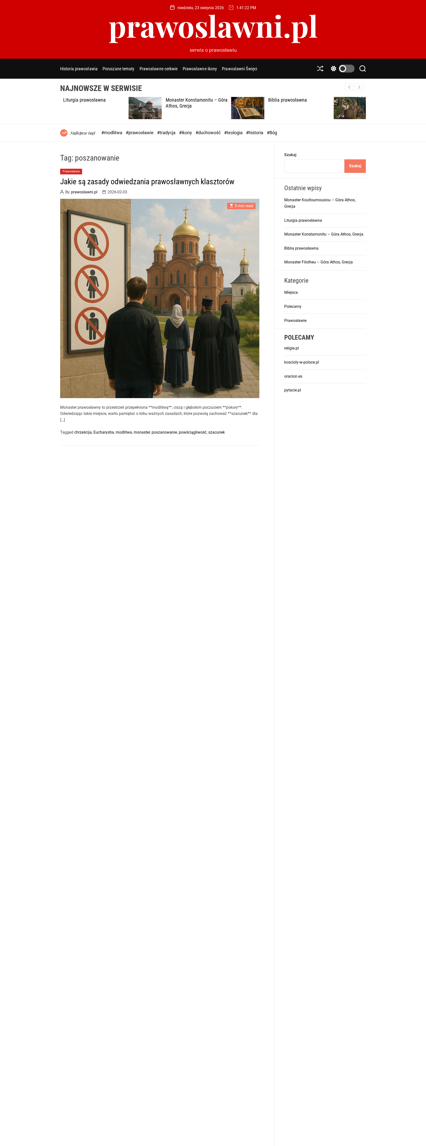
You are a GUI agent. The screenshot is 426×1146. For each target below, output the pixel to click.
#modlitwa (112, 132)
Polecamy (293, 306)
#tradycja (167, 132)
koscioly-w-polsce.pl (301, 362)
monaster (142, 432)
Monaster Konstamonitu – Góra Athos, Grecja (323, 234)
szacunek (216, 432)
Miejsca (291, 292)
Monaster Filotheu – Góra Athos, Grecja (327, 103)
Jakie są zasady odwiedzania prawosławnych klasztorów (147, 181)
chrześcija (83, 432)
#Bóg (272, 132)
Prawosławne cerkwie (159, 68)
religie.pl (291, 348)
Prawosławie (71, 171)
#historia (255, 132)
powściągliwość (193, 432)
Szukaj (290, 154)
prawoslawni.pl (213, 25)
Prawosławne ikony (200, 68)
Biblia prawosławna (219, 100)
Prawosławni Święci (239, 68)
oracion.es (293, 376)
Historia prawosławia (79, 68)
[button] (359, 87)
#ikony (186, 132)
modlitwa (124, 432)
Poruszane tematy (119, 68)
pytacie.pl (292, 390)
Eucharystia (103, 432)
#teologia (234, 132)
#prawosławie (140, 132)
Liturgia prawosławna (303, 220)
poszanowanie (164, 432)
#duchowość (208, 132)
